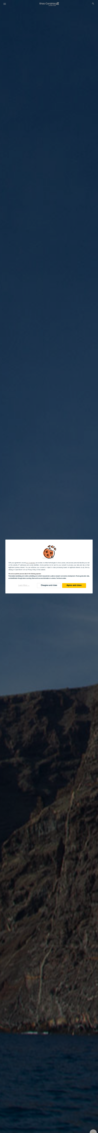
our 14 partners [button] (30, 563)
